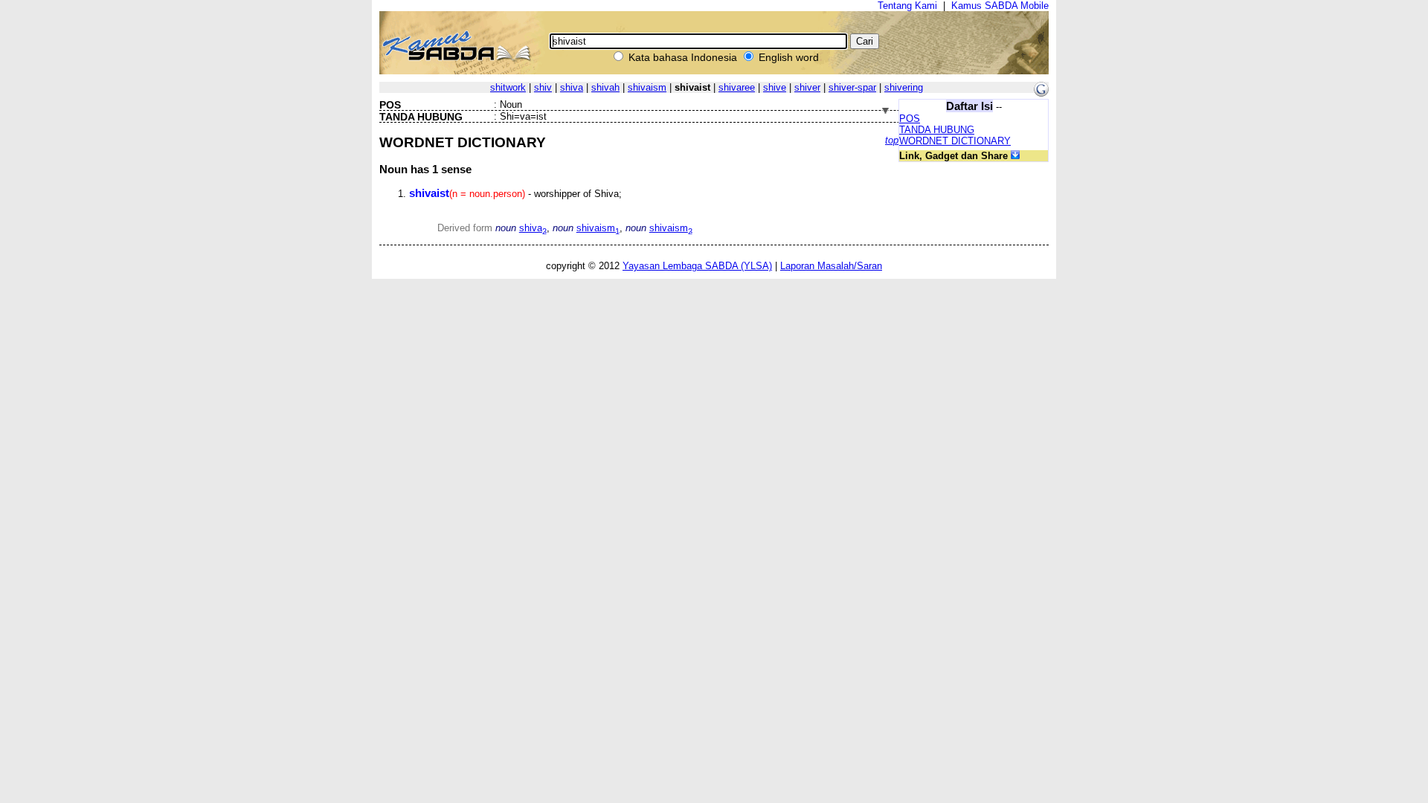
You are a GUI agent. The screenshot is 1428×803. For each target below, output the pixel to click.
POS (909, 118)
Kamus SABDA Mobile (1000, 5)
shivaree (736, 87)
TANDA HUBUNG (936, 129)
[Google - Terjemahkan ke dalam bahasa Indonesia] (1041, 93)
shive (774, 87)
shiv (543, 87)
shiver (807, 87)
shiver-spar (852, 87)
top (891, 140)
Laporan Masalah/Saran (831, 265)
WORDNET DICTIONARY (955, 140)
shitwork (508, 87)
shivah (605, 87)
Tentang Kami (907, 5)
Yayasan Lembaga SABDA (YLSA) (697, 265)
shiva (571, 87)
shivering (903, 87)
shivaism (647, 87)
